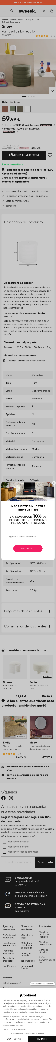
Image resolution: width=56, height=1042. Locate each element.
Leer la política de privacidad (14, 1029)
